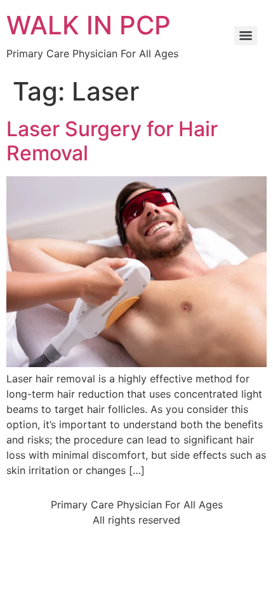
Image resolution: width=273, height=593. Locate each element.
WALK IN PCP (88, 25)
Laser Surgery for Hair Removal (112, 140)
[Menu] (245, 35)
